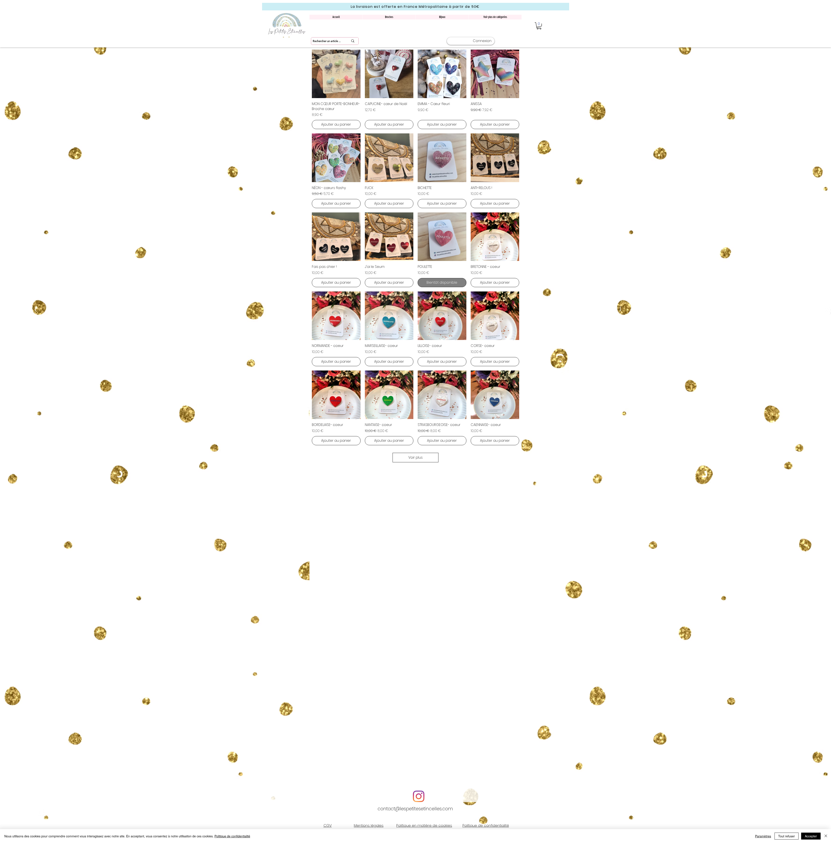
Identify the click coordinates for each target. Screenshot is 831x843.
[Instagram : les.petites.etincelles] (418, 796)
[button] (539, 25)
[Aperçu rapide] (336, 74)
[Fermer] (825, 836)
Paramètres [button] (763, 836)
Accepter (811, 836)
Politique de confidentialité (232, 836)
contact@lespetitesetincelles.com (415, 809)
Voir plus (415, 457)
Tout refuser (786, 836)
